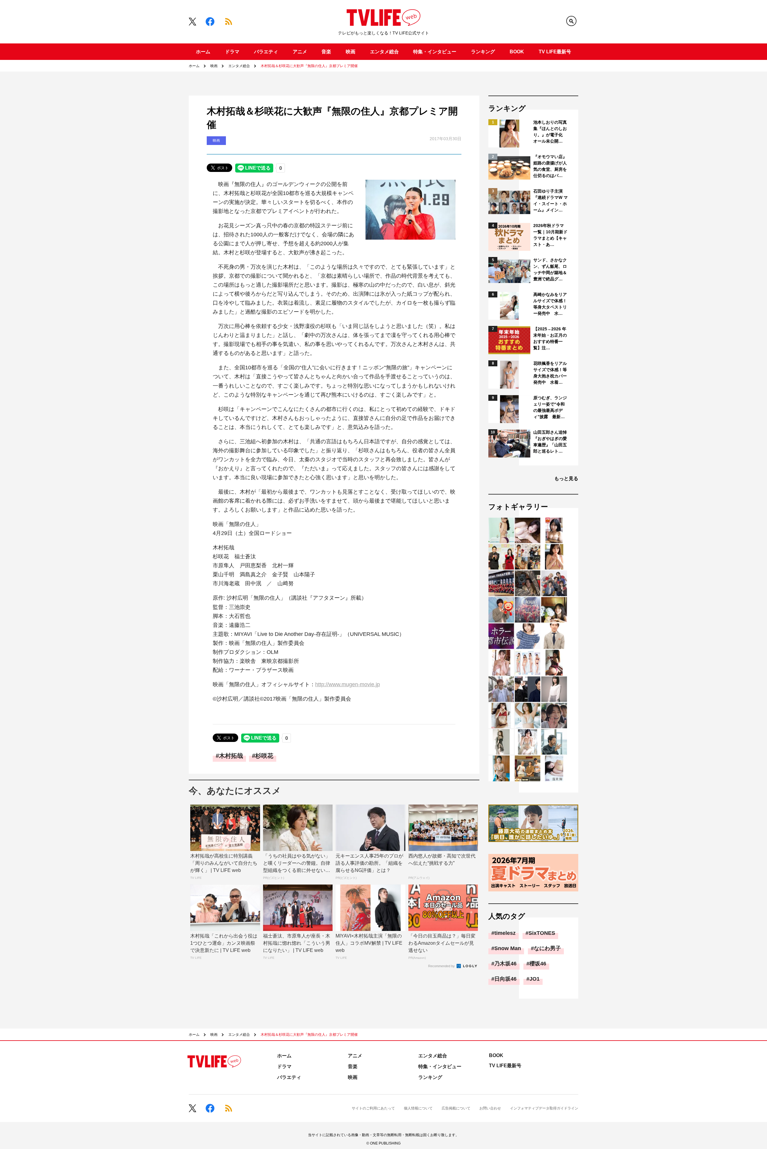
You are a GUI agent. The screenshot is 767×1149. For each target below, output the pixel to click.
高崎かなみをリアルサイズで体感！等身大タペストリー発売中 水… (550, 304)
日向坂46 (505, 979)
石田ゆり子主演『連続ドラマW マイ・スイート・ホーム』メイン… (550, 200)
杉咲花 (264, 755)
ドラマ (232, 51)
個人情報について (418, 1108)
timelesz (505, 933)
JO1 (534, 979)
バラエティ (266, 51)
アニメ (300, 51)
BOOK (517, 51)
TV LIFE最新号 (555, 51)
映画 (350, 51)
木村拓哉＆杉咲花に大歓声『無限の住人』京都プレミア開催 (309, 66)
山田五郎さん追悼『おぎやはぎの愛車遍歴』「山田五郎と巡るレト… (550, 441)
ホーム (203, 51)
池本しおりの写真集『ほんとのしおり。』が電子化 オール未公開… (550, 131)
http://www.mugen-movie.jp (347, 684)
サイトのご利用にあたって (373, 1108)
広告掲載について (456, 1108)
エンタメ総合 (384, 51)
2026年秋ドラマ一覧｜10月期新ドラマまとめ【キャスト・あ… (550, 235)
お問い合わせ (490, 1108)
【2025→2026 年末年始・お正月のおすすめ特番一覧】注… (550, 338)
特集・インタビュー (434, 51)
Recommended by (442, 966)
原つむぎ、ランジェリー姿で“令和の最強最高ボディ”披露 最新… (550, 407)
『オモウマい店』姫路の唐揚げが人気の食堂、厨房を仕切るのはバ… (550, 166)
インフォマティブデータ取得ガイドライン (544, 1108)
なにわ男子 (547, 948)
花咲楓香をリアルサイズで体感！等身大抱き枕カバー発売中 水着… (550, 373)
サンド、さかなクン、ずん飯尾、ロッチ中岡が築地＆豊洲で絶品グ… (550, 269)
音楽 (326, 51)
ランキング (483, 51)
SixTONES (542, 933)
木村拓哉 (231, 755)
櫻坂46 (537, 964)
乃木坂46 (505, 964)
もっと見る (566, 478)
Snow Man (507, 948)
